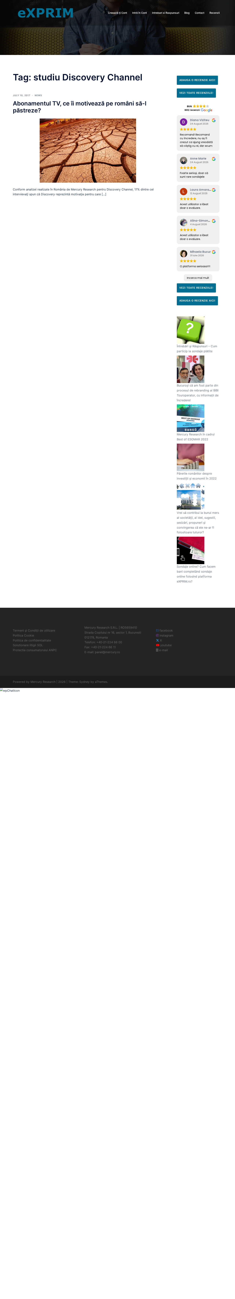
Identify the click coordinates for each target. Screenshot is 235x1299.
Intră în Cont (139, 12)
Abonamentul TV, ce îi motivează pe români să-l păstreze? (79, 107)
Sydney (84, 682)
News (38, 95)
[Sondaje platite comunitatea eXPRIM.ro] (45, 12)
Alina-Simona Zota (204, 221)
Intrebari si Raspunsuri (165, 12)
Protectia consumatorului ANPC (35, 650)
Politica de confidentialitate (32, 640)
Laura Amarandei (203, 190)
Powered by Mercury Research (34, 682)
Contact (199, 12)
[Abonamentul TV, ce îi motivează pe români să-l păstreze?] (88, 150)
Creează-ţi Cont (117, 12)
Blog (187, 12)
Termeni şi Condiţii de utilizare (34, 630)
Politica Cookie (23, 635)
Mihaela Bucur (200, 252)
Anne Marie (198, 158)
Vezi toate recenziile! (196, 93)
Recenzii (214, 12)
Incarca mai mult (198, 278)
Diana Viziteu (199, 120)
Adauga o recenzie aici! (197, 80)
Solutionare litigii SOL (28, 645)
